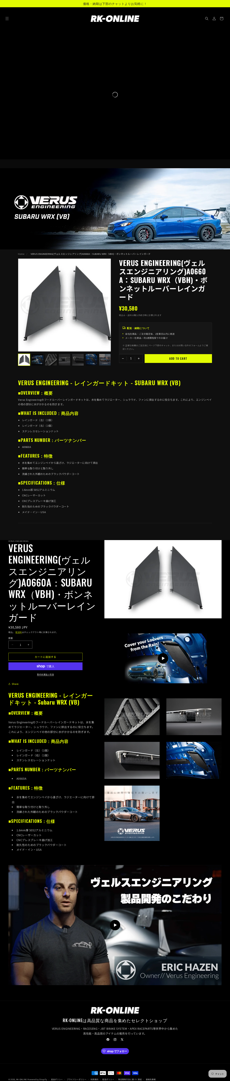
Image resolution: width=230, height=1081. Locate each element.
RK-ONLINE (21, 1079)
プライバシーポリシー (77, 1079)
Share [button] (15, 684)
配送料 (18, 632)
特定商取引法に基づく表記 (130, 1079)
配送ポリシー (108, 1079)
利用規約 (94, 1079)
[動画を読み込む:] (115, 925)
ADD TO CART (178, 359)
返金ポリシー (57, 1079)
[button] (7, 18)
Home (21, 253)
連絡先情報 (151, 1079)
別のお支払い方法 (45, 674)
